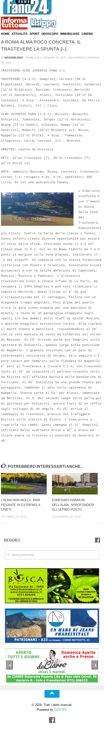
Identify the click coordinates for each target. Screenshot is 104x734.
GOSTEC (60, 710)
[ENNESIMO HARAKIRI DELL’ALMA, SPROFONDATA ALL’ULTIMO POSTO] (77, 483)
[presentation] (9, 664)
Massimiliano (13, 57)
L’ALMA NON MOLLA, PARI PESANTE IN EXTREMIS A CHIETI (20, 504)
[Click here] (52, 586)
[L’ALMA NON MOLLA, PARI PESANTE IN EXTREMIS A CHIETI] (26, 483)
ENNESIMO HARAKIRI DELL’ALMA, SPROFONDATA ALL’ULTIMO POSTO (73, 504)
